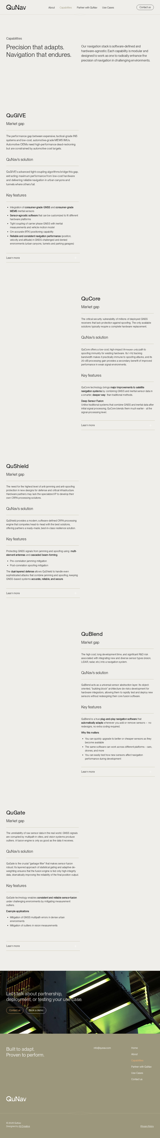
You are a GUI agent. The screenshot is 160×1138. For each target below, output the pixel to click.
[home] (16, 7)
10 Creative (24, 1126)
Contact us (145, 7)
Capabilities (66, 7)
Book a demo (36, 1010)
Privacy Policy (147, 1126)
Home (134, 1047)
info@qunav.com (102, 1047)
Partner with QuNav (87, 7)
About (51, 7)
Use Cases (108, 7)
